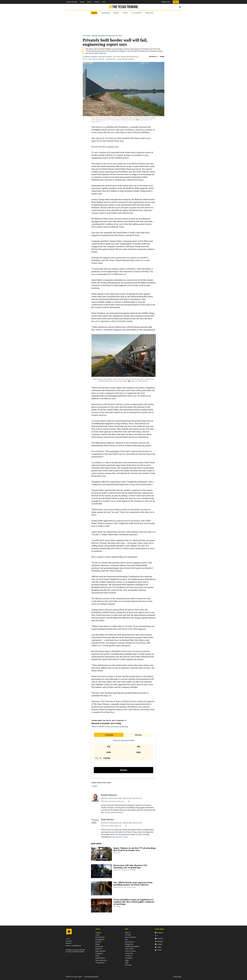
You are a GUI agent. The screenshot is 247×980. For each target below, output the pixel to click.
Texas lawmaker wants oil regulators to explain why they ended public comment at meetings (133, 901)
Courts (97, 935)
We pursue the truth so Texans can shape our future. (75, 951)
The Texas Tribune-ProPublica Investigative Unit (102, 36)
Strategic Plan (129, 944)
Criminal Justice (100, 937)
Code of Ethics (129, 949)
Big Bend (116, 13)
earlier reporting (106, 171)
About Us (128, 932)
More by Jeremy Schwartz (114, 812)
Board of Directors (130, 937)
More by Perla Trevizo (120, 837)
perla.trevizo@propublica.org (112, 826)
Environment (99, 946)
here (112, 712)
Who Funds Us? (129, 942)
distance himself (112, 609)
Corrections (128, 956)
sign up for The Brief (104, 138)
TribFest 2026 (149, 13)
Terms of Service (130, 951)
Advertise (68, 943)
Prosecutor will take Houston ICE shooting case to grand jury (130, 866)
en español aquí (111, 146)
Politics (97, 956)
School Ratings (105, 13)
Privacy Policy (129, 953)
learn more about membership (117, 726)
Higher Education (100, 951)
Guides (82, 2)
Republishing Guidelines (132, 946)
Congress (98, 932)
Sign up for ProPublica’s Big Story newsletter (134, 129)
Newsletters (166, 2)
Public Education (100, 958)
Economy (98, 942)
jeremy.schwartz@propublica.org (113, 801)
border (95, 786)
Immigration (99, 953)
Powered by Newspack (91, 977)
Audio (127, 960)
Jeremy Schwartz (91, 57)
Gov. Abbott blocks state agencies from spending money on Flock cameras (132, 883)
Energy (97, 944)
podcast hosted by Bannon (128, 520)
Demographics (99, 939)
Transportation (99, 963)
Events (96, 2)
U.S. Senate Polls (136, 13)
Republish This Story (154, 56)
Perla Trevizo (107, 57)
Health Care (98, 949)
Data (103, 2)
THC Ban (125, 13)
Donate (175, 2)
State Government (101, 960)
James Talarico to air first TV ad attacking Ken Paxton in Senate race (134, 849)
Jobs (126, 939)
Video (127, 963)
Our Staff (128, 935)
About (89, 2)
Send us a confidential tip (73, 945)
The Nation (141, 642)
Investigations (72, 2)
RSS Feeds (128, 965)
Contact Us (69, 941)
